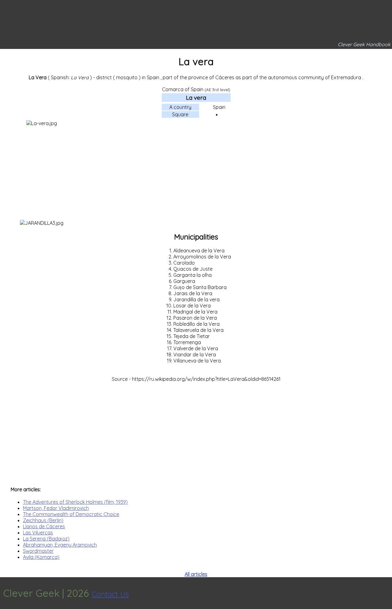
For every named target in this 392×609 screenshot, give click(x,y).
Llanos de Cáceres (44, 526)
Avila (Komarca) (41, 557)
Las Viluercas (38, 532)
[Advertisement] (196, 174)
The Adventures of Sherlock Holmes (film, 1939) (75, 502)
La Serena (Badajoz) (46, 539)
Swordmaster (38, 551)
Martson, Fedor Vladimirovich (56, 508)
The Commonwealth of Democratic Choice (71, 514)
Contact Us (110, 594)
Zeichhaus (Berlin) (43, 520)
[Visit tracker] (386, 593)
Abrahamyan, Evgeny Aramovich (60, 545)
